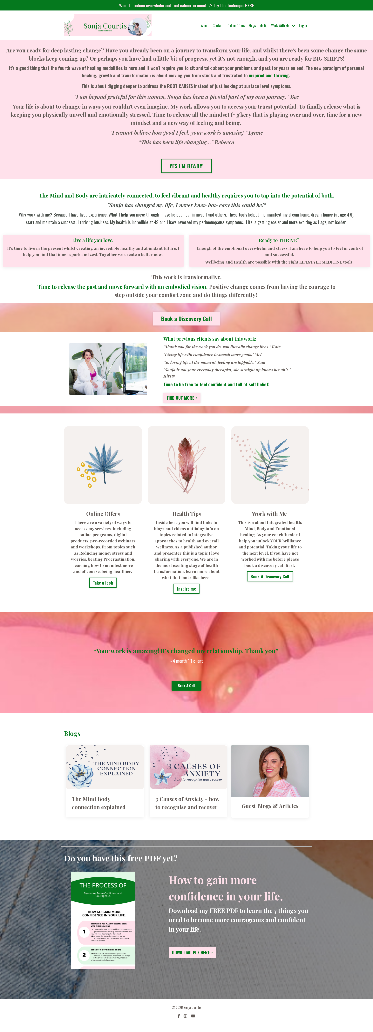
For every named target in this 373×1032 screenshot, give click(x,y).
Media (263, 25)
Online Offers (236, 25)
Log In (303, 25)
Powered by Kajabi (186, 1026)
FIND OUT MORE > (182, 398)
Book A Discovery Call (270, 576)
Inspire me (186, 589)
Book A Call (186, 685)
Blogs (252, 25)
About (205, 25)
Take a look (103, 583)
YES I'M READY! (186, 166)
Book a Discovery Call (186, 318)
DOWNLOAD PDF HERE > (192, 952)
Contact (218, 25)
